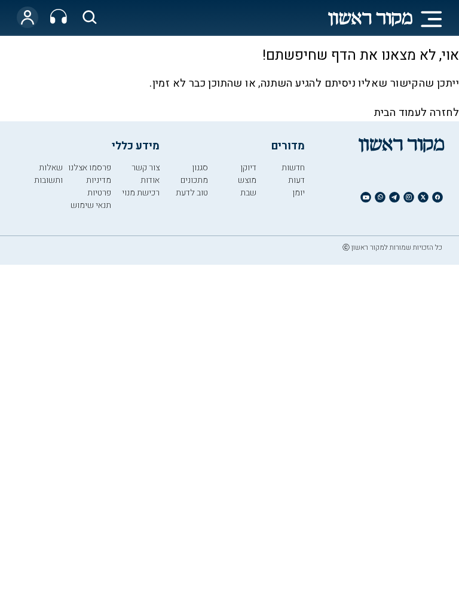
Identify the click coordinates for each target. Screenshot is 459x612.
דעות (296, 180)
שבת (248, 192)
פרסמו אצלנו (89, 167)
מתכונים (194, 180)
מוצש (247, 180)
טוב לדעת (192, 192)
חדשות (293, 167)
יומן (298, 192)
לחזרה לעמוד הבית (416, 113)
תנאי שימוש (91, 205)
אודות (150, 180)
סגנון (200, 167)
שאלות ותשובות (48, 173)
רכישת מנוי (141, 192)
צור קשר (145, 167)
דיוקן (248, 167)
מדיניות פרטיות (98, 186)
